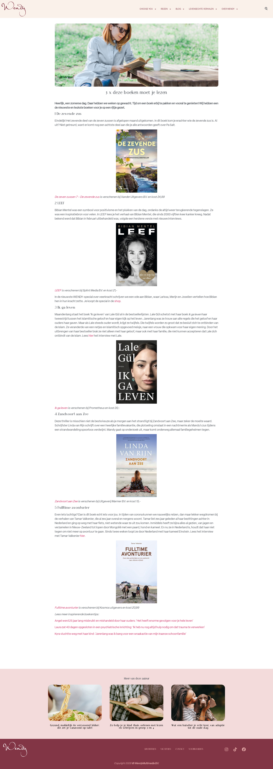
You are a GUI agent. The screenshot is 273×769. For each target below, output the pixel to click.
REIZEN (164, 9)
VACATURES (166, 749)
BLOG (178, 9)
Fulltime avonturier (66, 607)
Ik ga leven (61, 408)
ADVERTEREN (150, 749)
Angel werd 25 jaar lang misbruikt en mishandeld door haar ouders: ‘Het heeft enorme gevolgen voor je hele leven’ (124, 620)
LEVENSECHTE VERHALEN (201, 9)
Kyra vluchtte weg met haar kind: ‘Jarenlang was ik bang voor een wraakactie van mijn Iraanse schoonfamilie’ (120, 634)
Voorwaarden (196, 749)
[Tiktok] (235, 749)
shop (117, 301)
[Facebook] (244, 749)
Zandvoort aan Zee (66, 501)
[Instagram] (227, 749)
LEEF (58, 290)
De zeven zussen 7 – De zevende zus (77, 197)
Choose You (146, 9)
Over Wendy (228, 9)
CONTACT (179, 749)
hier (91, 335)
